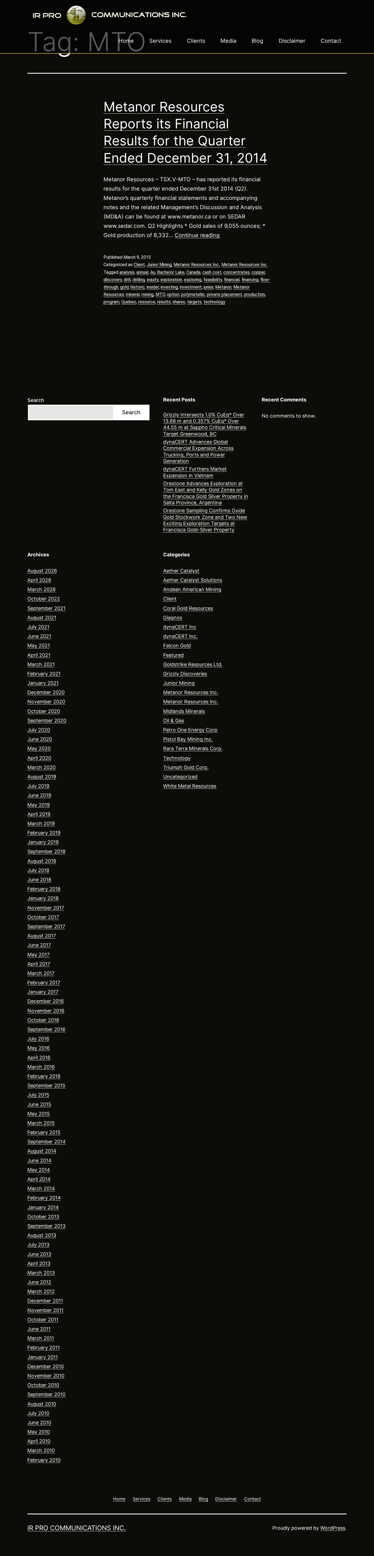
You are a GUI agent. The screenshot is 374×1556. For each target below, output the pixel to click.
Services (160, 41)
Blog (257, 41)
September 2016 (46, 1029)
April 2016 (38, 1057)
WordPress (332, 1528)
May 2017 (38, 954)
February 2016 (44, 1076)
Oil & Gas (173, 720)
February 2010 (44, 1460)
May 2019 (38, 805)
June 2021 (39, 636)
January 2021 (43, 683)
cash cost (211, 272)
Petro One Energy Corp (190, 730)
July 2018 (38, 870)
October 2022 (43, 599)
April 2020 (39, 758)
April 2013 (38, 1263)
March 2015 (41, 1123)
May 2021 (38, 645)
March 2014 (41, 1188)
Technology (177, 758)
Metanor (223, 287)
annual (142, 272)
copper (258, 272)
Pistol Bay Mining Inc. (188, 739)
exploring (193, 279)
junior (208, 287)
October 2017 (43, 917)
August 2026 (42, 571)
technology (214, 301)
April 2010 (38, 1441)
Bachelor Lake (171, 272)
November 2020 (46, 701)
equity (153, 279)
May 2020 (39, 748)
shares (178, 301)
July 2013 (38, 1244)
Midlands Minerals (184, 711)
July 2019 (38, 786)
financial (232, 279)
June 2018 (39, 879)
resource (146, 301)
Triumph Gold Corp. (186, 767)
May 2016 (38, 1048)
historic (138, 287)
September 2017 (46, 926)
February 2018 (44, 889)
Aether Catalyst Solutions (192, 580)
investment (191, 287)
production (254, 294)
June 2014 (39, 1160)
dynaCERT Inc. (180, 636)
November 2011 (45, 1310)
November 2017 (45, 908)
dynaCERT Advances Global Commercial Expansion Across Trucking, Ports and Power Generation (198, 451)
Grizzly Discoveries (185, 674)
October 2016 (43, 1020)
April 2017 (38, 964)
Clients (196, 41)
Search (35, 400)
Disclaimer (292, 41)
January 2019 (43, 842)
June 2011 (38, 1329)
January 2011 (42, 1357)
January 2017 (42, 992)
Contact (331, 41)
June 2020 (39, 739)
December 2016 (45, 1001)
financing (249, 279)
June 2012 (39, 1282)
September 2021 (46, 608)
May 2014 (38, 1170)
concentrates (236, 272)
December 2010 (45, 1366)
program (111, 301)
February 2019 (44, 833)
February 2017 (43, 982)
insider (153, 287)
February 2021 (44, 674)
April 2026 (39, 580)
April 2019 (38, 814)
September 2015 (46, 1085)
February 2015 (44, 1132)
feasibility (212, 279)
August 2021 (41, 617)
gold (124, 287)
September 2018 (46, 851)
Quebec (128, 301)
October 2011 (42, 1319)
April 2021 (38, 655)
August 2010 (41, 1404)
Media (228, 41)
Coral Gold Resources (188, 608)
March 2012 (41, 1291)
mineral (133, 294)
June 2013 (39, 1254)
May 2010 (38, 1432)
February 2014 (44, 1198)
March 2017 (40, 973)
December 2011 (45, 1301)
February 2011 (43, 1347)
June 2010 (39, 1422)
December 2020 (46, 692)
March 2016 (41, 1067)
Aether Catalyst (181, 571)
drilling (139, 279)
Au (152, 272)
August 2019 (41, 777)
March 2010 (41, 1450)
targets (194, 301)
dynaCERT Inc (179, 627)
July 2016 (38, 1039)
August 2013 (41, 1235)
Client (139, 264)
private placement (224, 294)
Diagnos (172, 617)
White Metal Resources (189, 786)
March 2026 (41, 589)
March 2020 (41, 767)
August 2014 (41, 1151)
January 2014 (43, 1207)
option (173, 294)
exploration (171, 279)
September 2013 (46, 1226)
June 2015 (39, 1104)
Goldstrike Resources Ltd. (193, 664)
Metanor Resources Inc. (197, 264)
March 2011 (40, 1338)
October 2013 (43, 1217)
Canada (193, 272)
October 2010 (43, 1385)
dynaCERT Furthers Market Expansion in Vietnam (195, 472)
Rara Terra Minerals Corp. (193, 748)
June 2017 (39, 945)
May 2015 (38, 1114)
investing (169, 287)
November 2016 (45, 1011)
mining (148, 294)
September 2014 (46, 1141)
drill (127, 279)
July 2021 (38, 627)
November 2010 (45, 1376)
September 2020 (46, 720)
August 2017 (41, 936)
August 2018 (41, 861)
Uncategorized (180, 777)
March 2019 (41, 823)
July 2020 (38, 730)
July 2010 (38, 1413)
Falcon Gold (177, 645)
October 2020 (43, 711)
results (164, 301)
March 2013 (41, 1273)
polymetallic (193, 294)
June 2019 (39, 795)
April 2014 (39, 1179)
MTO (160, 294)
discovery (112, 279)
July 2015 (38, 1095)
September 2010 (46, 1394)
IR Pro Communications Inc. (76, 1528)
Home (126, 41)
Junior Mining (159, 264)
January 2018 (43, 898)
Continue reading (197, 235)
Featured (173, 655)
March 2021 (41, 664)
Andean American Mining (192, 589)
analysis (126, 272)
